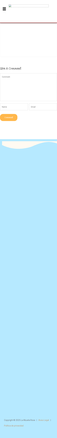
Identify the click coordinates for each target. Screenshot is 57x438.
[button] (4, 9)
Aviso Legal (43, 420)
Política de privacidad (14, 426)
